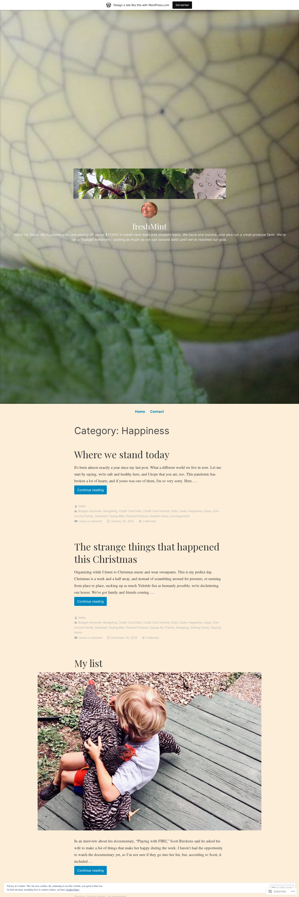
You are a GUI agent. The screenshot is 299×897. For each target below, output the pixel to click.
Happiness (195, 511)
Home (140, 412)
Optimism (101, 516)
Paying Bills (116, 516)
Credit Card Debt (130, 511)
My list (88, 663)
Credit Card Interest (156, 511)
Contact (157, 412)
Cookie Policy (73, 889)
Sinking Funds (199, 627)
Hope (207, 511)
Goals (183, 511)
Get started (182, 4)
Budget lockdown (90, 511)
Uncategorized (180, 516)
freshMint (149, 226)
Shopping (182, 627)
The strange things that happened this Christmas (146, 552)
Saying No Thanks (162, 627)
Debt (174, 511)
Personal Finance (137, 516)
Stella (82, 506)
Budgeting (110, 511)
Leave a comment (90, 521)
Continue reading (89, 491)
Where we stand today (122, 454)
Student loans (159, 516)
